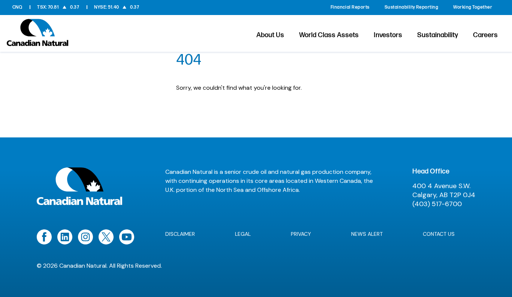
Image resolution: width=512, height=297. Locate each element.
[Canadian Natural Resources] (38, 34)
